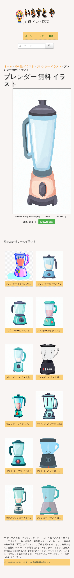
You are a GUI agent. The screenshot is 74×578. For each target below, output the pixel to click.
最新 (51, 35)
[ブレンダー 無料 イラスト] (42, 150)
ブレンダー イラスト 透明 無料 (51, 517)
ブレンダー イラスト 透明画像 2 (51, 377)
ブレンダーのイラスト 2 (49, 283)
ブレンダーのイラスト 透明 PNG (52, 470)
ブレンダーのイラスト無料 (49, 424)
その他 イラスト (24, 66)
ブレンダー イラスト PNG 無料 (21, 283)
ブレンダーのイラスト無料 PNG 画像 (23, 377)
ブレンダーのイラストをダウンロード (54, 330)
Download (46, 222)
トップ (40, 35)
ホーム (28, 35)
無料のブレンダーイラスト (19, 517)
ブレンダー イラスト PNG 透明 (21, 424)
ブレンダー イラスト (48, 66)
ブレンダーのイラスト (19, 330)
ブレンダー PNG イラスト (18, 470)
